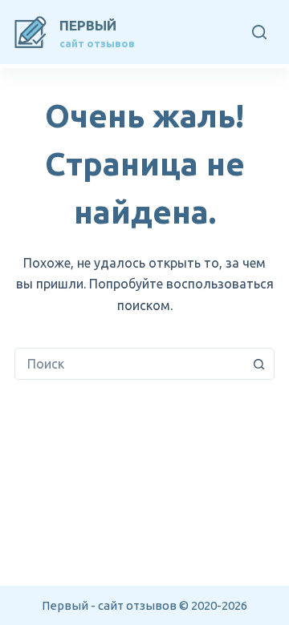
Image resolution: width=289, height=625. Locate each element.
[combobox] (129, 364)
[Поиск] (259, 32)
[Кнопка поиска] (258, 364)
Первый (87, 25)
